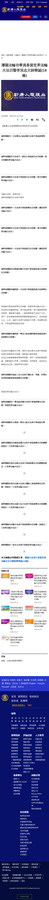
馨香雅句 (38, 748)
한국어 (21, 687)
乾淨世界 (38, 875)
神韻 (6, 2)
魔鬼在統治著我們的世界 (29, 828)
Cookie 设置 (24, 896)
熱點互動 (26, 742)
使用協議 (5, 867)
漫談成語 (38, 751)
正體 (27, 2)
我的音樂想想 (36, 809)
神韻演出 (31, 728)
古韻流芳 (38, 745)
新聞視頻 (15, 735)
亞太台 (15, 683)
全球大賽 (40, 728)
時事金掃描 (27, 745)
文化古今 (38, 757)
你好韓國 (34, 785)
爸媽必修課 (39, 754)
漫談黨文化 (24, 849)
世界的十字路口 (29, 763)
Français (41, 683)
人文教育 (39, 735)
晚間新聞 (14, 748)
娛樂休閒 (35, 775)
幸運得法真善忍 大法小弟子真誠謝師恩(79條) (41, 610)
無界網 (4, 881)
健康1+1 (16, 779)
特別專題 (24, 812)
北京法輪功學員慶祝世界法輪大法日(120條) (16, 639)
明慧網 (30, 878)
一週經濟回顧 (16, 760)
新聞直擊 (14, 751)
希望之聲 (5, 878)
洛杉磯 (26, 680)
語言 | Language (41, 2)
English (32, 683)
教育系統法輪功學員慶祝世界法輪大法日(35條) (16, 610)
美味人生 (34, 791)
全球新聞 (14, 739)
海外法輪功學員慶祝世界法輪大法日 (16, 578)
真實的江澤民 (25, 834)
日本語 (13, 687)
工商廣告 (23, 855)
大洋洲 (33, 680)
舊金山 (8, 683)
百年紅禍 (23, 837)
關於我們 (15, 864)
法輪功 (17, 55)
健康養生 (17, 775)
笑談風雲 (38, 742)
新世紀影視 (14, 881)
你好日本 (34, 782)
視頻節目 (34, 696)
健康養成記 (17, 788)
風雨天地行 (24, 840)
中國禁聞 (14, 745)
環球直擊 (14, 742)
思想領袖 (26, 751)
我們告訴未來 (25, 816)
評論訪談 (27, 735)
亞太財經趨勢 (16, 766)
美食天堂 (34, 788)
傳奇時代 (23, 819)
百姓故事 (23, 846)
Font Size (37, 119)
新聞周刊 (14, 754)
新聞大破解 (27, 754)
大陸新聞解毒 (28, 769)
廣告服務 (25, 867)
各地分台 (20, 2)
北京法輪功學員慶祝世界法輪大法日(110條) (40, 623)
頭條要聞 (14, 725)
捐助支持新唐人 (18, 705)
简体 (31, 2)
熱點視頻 (23, 725)
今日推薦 (41, 725)
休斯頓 (40, 680)
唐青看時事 (27, 760)
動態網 (38, 878)
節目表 (14, 700)
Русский (5, 687)
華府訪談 (14, 757)
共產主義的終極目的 (27, 825)
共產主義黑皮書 (26, 843)
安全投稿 (15, 867)
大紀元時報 (28, 875)
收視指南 (25, 864)
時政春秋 (26, 748)
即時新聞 (32, 725)
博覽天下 (14, 728)
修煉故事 (23, 852)
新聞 (13, 713)
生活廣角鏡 (35, 779)
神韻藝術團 (16, 875)
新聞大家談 (27, 739)
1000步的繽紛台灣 (37, 804)
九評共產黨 (24, 831)
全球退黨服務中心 (18, 878)
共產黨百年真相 (26, 822)
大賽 (12, 2)
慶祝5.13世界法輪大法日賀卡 (33, 55)
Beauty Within (36, 794)
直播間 (23, 700)
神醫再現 (16, 791)
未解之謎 (38, 739)
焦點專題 (9, 55)
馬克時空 (26, 766)
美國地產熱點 (40, 760)
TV (35, 17)
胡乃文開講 (17, 785)
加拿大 (19, 680)
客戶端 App (6, 870)
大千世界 (34, 797)
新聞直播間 (26, 17)
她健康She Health (20, 782)
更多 (23, 881)
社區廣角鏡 (15, 763)
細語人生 (26, 772)
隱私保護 (35, 864)
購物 (30, 705)
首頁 (3, 55)
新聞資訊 (22, 696)
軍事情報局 (27, 757)
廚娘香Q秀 (35, 800)
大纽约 (13, 680)
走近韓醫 (16, 794)
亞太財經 (14, 769)
